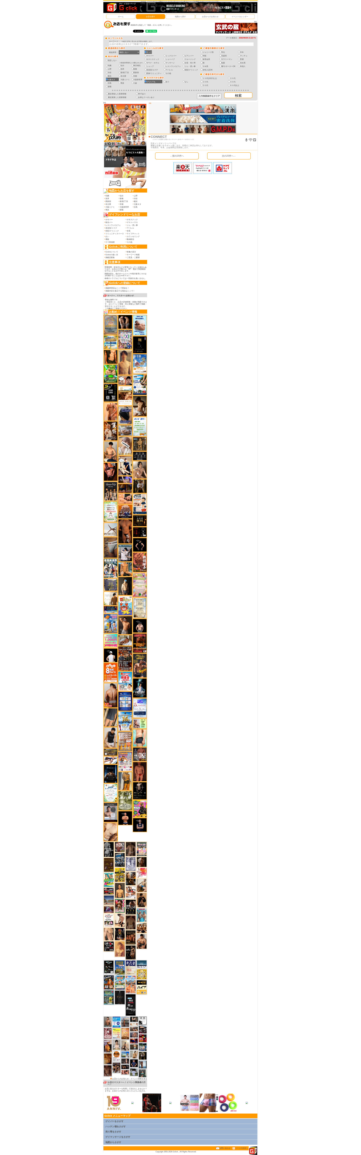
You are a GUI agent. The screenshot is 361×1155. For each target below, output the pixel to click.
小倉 (135, 83)
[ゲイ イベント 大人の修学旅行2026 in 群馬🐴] (130, 984)
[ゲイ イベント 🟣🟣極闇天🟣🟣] (140, 345)
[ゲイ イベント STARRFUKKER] (140, 688)
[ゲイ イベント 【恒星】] (116, 1068)
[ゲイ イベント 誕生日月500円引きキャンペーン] (111, 325)
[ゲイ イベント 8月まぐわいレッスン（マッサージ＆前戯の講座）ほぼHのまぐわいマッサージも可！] (125, 430)
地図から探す (180, 17)
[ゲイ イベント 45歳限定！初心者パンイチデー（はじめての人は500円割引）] (125, 511)
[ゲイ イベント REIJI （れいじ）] (111, 655)
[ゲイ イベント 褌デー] (108, 1033)
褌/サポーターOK (228, 66)
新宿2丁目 (125, 72)
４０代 (232, 82)
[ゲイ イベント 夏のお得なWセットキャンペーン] (111, 342)
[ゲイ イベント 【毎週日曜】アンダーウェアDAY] (109, 909)
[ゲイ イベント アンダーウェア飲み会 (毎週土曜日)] (111, 585)
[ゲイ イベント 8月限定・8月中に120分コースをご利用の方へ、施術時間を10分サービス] (111, 793)
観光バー (109, 222)
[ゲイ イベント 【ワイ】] (111, 472)
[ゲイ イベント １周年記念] (111, 717)
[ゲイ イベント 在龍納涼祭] (111, 568)
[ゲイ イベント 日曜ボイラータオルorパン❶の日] (141, 928)
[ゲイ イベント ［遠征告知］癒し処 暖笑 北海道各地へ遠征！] (111, 451)
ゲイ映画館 (110, 242)
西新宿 (136, 72)
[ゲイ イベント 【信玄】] (130, 878)
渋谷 (109, 72)
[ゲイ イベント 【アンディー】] (125, 499)
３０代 (205, 82)
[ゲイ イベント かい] (140, 771)
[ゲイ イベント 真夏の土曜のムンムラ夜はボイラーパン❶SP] (140, 665)
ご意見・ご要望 (133, 257)
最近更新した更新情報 (117, 97)
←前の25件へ (177, 155)
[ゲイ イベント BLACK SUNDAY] (109, 849)
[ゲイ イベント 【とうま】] (125, 446)
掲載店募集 (110, 257)
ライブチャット (133, 234)
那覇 (109, 87)
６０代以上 (234, 85)
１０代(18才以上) (210, 78)
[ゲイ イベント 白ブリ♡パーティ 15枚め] (130, 892)
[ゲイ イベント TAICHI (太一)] (134, 1063)
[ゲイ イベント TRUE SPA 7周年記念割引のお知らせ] (140, 325)
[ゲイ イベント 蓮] (142, 1055)
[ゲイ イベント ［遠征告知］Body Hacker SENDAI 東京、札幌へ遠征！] (141, 941)
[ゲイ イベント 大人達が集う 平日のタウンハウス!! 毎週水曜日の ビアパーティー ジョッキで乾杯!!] (116, 1022)
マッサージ (170, 63)
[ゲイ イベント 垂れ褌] (125, 801)
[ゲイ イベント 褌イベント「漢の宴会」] (120, 906)
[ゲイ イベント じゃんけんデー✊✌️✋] (116, 1034)
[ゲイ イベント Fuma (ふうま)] (140, 825)
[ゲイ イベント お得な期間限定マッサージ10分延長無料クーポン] (125, 380)
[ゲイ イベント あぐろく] (141, 873)
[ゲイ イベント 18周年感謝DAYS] (141, 964)
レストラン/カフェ (173, 66)
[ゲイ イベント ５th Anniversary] (140, 708)
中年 (242, 52)
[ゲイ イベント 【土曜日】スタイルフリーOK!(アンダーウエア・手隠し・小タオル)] (140, 754)
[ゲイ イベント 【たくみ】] (140, 470)
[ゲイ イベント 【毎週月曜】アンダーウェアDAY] (134, 1041)
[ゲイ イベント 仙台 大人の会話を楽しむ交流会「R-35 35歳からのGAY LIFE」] (116, 1056)
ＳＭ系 (205, 66)
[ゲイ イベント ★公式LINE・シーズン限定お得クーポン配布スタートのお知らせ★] (111, 641)
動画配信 (130, 239)
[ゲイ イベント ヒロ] (134, 1054)
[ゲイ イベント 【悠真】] (108, 1022)
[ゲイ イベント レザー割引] (109, 946)
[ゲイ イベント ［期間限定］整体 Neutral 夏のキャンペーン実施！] (111, 737)
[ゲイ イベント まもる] (140, 406)
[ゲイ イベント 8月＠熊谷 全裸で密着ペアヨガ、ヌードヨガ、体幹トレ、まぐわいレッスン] (109, 900)
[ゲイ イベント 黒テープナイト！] (142, 1029)
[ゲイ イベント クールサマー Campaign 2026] (140, 385)
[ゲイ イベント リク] (111, 695)
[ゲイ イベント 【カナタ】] (111, 832)
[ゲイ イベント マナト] (125, 362)
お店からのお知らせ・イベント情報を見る (129, 1079)
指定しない (112, 60)
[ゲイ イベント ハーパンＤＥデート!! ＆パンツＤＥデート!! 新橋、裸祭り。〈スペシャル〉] (125, 741)
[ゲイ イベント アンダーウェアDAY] (140, 456)
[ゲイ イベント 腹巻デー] (130, 864)
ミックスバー (171, 56)
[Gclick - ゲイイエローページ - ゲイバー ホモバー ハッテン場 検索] (121, 7)
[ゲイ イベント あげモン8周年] (111, 673)
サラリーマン (226, 59)
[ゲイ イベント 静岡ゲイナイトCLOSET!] (125, 339)
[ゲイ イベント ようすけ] (125, 1072)
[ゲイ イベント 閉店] (140, 608)
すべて (149, 52)
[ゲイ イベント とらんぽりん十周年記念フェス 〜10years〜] (120, 875)
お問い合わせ (224, 1148)
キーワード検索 (133, 255)
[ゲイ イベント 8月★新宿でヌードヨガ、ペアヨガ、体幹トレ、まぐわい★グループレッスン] (111, 529)
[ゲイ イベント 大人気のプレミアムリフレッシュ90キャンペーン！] (125, 480)
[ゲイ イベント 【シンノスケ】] (125, 781)
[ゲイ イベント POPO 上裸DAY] (109, 880)
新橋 (135, 69)
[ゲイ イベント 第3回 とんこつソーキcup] (120, 982)
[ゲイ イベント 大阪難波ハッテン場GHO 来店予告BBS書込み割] (142, 1038)
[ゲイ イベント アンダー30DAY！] (125, 1033)
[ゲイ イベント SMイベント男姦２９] (140, 532)
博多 (122, 83)
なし (186, 82)
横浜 (109, 76)
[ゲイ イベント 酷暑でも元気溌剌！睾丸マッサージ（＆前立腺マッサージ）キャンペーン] (125, 396)
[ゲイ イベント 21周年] (109, 982)
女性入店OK (208, 70)
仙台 (122, 65)
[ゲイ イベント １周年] (109, 967)
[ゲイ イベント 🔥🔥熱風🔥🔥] (120, 934)
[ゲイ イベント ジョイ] (142, 1047)
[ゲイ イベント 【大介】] (134, 1019)
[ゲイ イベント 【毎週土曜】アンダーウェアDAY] (125, 488)
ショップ (150, 66)
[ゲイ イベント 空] (140, 738)
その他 (168, 73)
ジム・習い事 (190, 66)
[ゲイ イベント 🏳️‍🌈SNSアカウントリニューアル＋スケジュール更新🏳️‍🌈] (111, 598)
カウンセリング (133, 236)
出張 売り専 (190, 63)
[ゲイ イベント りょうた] (141, 900)
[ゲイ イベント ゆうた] (125, 1045)
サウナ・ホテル (152, 63)
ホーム (121, 17)
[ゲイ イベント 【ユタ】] (111, 411)
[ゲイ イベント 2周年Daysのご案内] (111, 392)
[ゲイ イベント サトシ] (134, 1072)
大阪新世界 (137, 80)
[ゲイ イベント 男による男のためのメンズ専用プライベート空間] (125, 701)
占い (107, 236)
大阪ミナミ (125, 80)
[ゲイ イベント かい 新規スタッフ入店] (125, 531)
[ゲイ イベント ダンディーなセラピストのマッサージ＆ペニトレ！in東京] (142, 1064)
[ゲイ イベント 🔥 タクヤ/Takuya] (134, 1035)
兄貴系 (224, 56)
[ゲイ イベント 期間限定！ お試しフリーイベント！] (111, 752)
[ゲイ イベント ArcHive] (111, 374)
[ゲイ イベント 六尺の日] (125, 1067)
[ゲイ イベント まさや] (141, 885)
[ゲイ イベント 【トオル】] (111, 547)
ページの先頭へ (241, 1148)
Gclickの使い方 (111, 255)
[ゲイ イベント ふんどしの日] (109, 865)
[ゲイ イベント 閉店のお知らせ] (130, 967)
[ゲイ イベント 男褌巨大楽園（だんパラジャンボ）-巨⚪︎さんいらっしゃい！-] (141, 915)
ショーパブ (170, 59)
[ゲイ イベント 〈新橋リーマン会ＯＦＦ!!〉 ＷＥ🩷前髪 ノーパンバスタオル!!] (141, 849)
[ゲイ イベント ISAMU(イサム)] (140, 626)
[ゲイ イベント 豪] (140, 486)
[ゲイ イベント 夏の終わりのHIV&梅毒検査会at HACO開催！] (125, 681)
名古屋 (123, 76)
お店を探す (150, 17)
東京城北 (137, 65)
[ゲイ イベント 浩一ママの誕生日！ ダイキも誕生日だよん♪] (140, 585)
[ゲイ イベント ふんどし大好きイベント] (140, 444)
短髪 (223, 63)
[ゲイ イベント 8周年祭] (141, 974)
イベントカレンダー (240, 17)
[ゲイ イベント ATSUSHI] (111, 760)
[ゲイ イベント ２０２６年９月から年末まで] (134, 1024)
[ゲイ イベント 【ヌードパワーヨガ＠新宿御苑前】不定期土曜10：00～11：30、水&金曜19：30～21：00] (125, 1022)
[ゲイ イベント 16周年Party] (125, 721)
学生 (223, 52)
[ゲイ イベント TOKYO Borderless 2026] (125, 761)
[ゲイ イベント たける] (108, 1059)
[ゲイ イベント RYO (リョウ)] (125, 818)
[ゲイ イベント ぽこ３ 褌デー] (140, 426)
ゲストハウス (132, 222)
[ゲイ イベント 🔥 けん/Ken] (125, 1061)
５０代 (205, 85)
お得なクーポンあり (146, 97)
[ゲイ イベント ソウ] (142, 1073)
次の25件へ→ (229, 155)
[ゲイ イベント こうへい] (120, 920)
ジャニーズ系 (208, 52)
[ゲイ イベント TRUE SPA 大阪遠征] (140, 723)
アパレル (169, 70)
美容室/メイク (111, 228)
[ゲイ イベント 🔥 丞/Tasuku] (134, 1029)
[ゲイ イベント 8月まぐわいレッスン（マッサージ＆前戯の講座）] (125, 640)
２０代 (232, 78)
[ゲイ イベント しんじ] (130, 849)
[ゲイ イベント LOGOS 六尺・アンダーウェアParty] (130, 937)
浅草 (122, 69)
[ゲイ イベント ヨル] (108, 1046)
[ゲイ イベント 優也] (111, 357)
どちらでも (151, 82)
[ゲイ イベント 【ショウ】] (116, 1045)
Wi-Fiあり (142, 94)
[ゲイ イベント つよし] (130, 922)
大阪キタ (111, 80)
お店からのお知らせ (210, 17)
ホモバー (109, 219)
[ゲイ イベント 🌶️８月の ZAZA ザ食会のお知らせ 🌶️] (125, 658)
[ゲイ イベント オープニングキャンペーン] (140, 521)
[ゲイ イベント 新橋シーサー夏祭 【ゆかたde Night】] (111, 431)
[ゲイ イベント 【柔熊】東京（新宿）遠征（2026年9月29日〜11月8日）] (142, 1020)
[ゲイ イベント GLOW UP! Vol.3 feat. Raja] (140, 809)
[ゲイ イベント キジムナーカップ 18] (109, 997)
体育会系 (206, 59)
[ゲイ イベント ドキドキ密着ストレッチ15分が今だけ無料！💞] (140, 790)
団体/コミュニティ (154, 73)
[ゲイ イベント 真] (141, 862)
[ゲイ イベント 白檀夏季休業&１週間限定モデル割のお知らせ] (140, 504)
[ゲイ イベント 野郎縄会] (140, 562)
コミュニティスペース (114, 234)
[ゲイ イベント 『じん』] (125, 586)
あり (167, 82)
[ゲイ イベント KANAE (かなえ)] (140, 545)
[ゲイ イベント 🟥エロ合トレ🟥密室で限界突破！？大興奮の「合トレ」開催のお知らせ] (130, 907)
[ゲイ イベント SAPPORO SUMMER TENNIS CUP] (120, 860)
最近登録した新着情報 (117, 94)
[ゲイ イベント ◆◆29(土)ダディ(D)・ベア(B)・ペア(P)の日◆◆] (125, 322)
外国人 (243, 66)
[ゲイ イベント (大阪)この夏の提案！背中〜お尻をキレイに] (125, 553)
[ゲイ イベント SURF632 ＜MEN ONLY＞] (111, 623)
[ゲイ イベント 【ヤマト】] (125, 569)
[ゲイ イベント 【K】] (109, 934)
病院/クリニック (191, 70)
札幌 (109, 65)
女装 (128, 231)
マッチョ (243, 56)
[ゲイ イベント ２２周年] (125, 605)
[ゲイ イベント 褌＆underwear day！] (109, 920)
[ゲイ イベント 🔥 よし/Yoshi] (134, 1047)
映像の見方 (131, 252)
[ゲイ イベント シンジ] (125, 625)
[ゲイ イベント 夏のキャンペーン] (111, 512)
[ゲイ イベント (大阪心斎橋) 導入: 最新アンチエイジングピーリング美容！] (111, 812)
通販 (107, 239)
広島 (109, 83)
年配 (204, 56)
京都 (135, 76)
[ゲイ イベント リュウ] (120, 890)
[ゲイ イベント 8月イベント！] (111, 610)
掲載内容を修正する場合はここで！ (120, 291)
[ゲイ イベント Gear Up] (111, 491)
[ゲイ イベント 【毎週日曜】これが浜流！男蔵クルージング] (109, 891)
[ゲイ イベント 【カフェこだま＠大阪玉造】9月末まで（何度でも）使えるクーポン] (140, 364)
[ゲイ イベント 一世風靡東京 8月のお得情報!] (125, 415)
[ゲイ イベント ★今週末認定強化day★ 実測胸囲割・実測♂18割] (140, 643)
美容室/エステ (152, 70)
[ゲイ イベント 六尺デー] (130, 952)
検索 (238, 95)
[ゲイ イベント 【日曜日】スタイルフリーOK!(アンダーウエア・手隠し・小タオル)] (120, 847)
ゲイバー (150, 56)
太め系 (243, 63)
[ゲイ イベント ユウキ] (120, 949)
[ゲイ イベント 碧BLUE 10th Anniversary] (111, 774)
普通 (242, 59)
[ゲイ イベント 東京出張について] (125, 1054)
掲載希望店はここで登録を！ (117, 288)
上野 (109, 69)
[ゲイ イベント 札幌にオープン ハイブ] (141, 987)
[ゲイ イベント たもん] (108, 1071)
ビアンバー (189, 56)
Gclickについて (111, 252)
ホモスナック (132, 219)
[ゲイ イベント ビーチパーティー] (120, 967)
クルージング (190, 59)
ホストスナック (152, 59)
